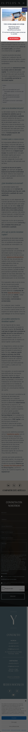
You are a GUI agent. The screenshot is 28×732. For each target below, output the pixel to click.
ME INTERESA (14, 38)
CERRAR (25, 9)
